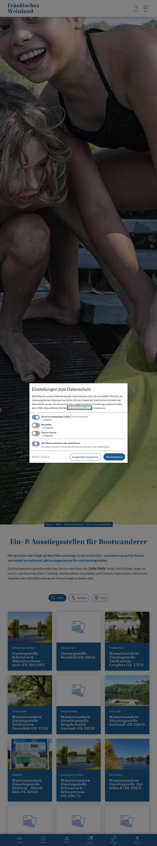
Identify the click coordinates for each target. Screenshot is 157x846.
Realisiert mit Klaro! (40, 457)
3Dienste (47, 435)
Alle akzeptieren (114, 456)
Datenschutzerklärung (79, 407)
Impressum (99, 407)
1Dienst (46, 419)
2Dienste (47, 427)
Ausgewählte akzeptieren (85, 456)
